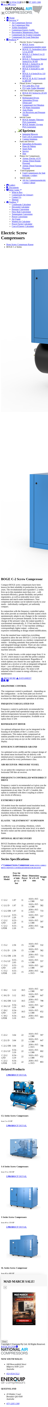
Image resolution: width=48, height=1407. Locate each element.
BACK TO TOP (8, 1346)
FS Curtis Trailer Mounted (33, 88)
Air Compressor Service (22, 23)
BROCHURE (9, 678)
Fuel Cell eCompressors (32, 136)
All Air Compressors (34, 181)
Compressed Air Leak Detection (25, 37)
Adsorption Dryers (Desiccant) (30, 101)
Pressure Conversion (20, 209)
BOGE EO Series (34, 93)
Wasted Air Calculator (21, 221)
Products (12, 40)
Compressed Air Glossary (22, 195)
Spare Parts (27, 149)
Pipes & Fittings (29, 146)
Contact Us (16, 197)
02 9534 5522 (15, 2)
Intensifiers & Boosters (32, 144)
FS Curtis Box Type (30, 86)
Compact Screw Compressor (23, 866)
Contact (13, 5)
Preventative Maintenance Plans (25, 32)
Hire (24, 153)
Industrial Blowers (30, 134)
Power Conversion (19, 216)
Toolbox (13, 202)
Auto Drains (27, 110)
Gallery (12, 185)
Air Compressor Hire (20, 25)
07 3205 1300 (35, 2)
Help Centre (14, 190)
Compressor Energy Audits (23, 30)
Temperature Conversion (22, 214)
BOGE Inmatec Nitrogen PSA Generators (33, 121)
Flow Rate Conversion (21, 212)
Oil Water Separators (31, 107)
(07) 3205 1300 (12, 1403)
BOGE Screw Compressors (34, 45)
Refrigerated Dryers (30, 98)
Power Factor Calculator (22, 224)
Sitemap (15, 199)
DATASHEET (24, 678)
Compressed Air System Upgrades (26, 35)
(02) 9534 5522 (12, 1374)
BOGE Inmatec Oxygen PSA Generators (32, 125)
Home (12, 18)
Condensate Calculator (21, 204)
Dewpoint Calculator (20, 207)
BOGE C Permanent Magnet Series (34, 60)
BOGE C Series (32, 65)
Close (4, 1342)
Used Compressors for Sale (33, 174)
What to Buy (17, 192)
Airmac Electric (31, 158)
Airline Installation (19, 27)
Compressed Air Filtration (33, 105)
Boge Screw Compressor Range (19, 244)
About (5, 5)
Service (25, 151)
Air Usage (16, 219)
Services (13, 20)
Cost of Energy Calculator (23, 226)
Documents (14, 187)
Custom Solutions (29, 139)
